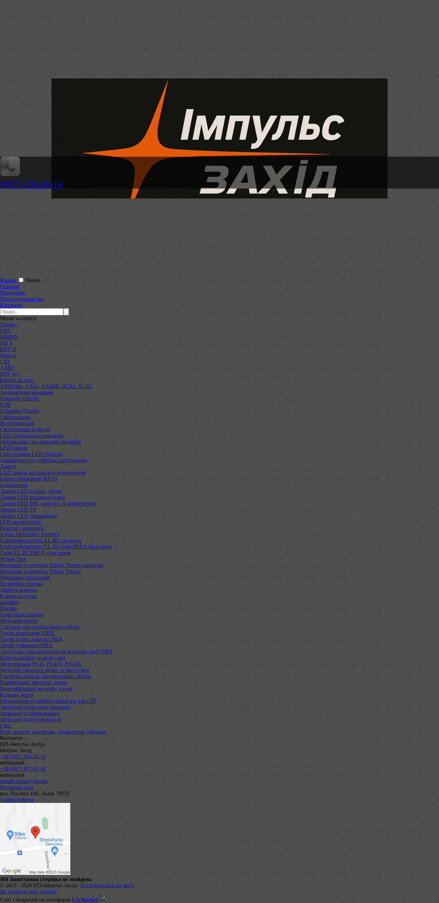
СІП (5, 361)
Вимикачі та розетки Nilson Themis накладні (51, 565)
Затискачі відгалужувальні (31, 719)
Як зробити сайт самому (28, 891)
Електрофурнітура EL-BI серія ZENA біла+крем (56, 547)
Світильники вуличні (25, 429)
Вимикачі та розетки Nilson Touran (40, 571)
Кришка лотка (16, 695)
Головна (9, 286)
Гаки (5, 726)
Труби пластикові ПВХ (27, 633)
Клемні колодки (18, 596)
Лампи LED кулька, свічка (31, 491)
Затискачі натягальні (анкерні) (35, 707)
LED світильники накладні (31, 435)
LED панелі (13, 448)
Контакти (11, 305)
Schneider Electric (19, 398)
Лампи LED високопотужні (32, 497)
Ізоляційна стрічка (21, 584)
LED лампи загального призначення (42, 472)
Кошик (8, 280)
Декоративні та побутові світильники (43, 460)
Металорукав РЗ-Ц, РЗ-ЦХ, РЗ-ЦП (40, 664)
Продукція (12, 293)
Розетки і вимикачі (22, 528)
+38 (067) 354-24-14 (23, 756)
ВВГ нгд (10, 374)
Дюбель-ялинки (18, 590)
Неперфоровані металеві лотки (36, 688)
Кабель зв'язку (17, 380)
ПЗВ (5, 405)
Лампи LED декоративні (29, 516)
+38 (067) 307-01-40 (23, 769)
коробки (9, 602)
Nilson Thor (13, 559)
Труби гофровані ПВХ (26, 645)
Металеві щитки (19, 621)
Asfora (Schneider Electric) (29, 534)
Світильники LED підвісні (31, 454)
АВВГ (7, 368)
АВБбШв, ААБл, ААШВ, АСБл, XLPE (46, 386)
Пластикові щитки (21, 614)
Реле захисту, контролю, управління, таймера (53, 732)
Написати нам (16, 787)
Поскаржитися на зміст (107, 885)
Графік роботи (16, 800)
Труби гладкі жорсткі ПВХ (31, 639)
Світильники (15, 417)
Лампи (8, 466)
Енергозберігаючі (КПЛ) (28, 479)
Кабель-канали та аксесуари (33, 658)
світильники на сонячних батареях (40, 442)
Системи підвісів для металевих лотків (45, 676)
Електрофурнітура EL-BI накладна (40, 540)
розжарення (13, 485)
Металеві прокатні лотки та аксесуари (44, 670)
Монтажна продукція (25, 577)
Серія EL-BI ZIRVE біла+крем (35, 553)
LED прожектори (20, 522)
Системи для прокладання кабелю (40, 627)
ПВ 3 (6, 343)
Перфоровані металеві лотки (33, 682)
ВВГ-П (8, 349)
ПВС (6, 331)
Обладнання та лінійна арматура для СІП (48, 701)
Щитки (8, 608)
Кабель (8, 355)
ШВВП (8, 337)
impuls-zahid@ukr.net (24, 781)
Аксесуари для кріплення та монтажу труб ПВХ (56, 651)
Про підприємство (21, 299)
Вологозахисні (17, 423)
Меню (33, 280)
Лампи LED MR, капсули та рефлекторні (48, 503)
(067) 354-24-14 (31, 183)
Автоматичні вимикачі (26, 392)
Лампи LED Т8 (18, 510)
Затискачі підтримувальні (30, 713)
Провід (8, 324)
